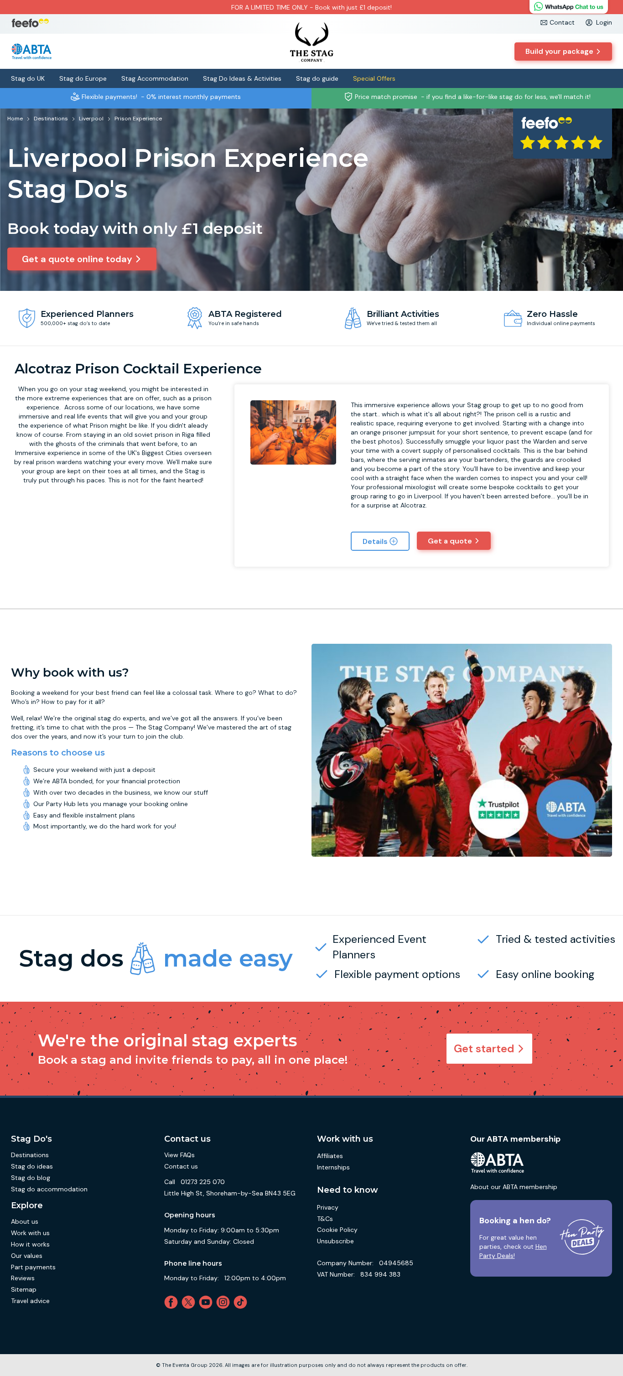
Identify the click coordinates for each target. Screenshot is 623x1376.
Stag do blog (30, 1178)
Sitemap (23, 1289)
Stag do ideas (32, 1166)
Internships (333, 1167)
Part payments (33, 1267)
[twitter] (190, 1302)
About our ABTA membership (513, 1187)
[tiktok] (242, 1302)
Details (375, 541)
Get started (484, 1048)
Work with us (30, 1233)
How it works (30, 1244)
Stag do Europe (83, 78)
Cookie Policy (337, 1230)
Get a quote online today (77, 259)
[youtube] (207, 1302)
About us (24, 1221)
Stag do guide (317, 78)
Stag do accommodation (49, 1189)
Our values (26, 1256)
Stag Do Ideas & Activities (242, 78)
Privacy (327, 1207)
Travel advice (30, 1301)
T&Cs (325, 1219)
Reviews (23, 1278)
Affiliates (330, 1156)
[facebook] (173, 1302)
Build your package (559, 51)
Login (604, 22)
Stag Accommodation (154, 78)
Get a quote (450, 541)
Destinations (30, 1155)
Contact (562, 22)
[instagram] (225, 1302)
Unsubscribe (335, 1241)
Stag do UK (28, 78)
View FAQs (179, 1155)
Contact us (181, 1166)
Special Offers (374, 78)
